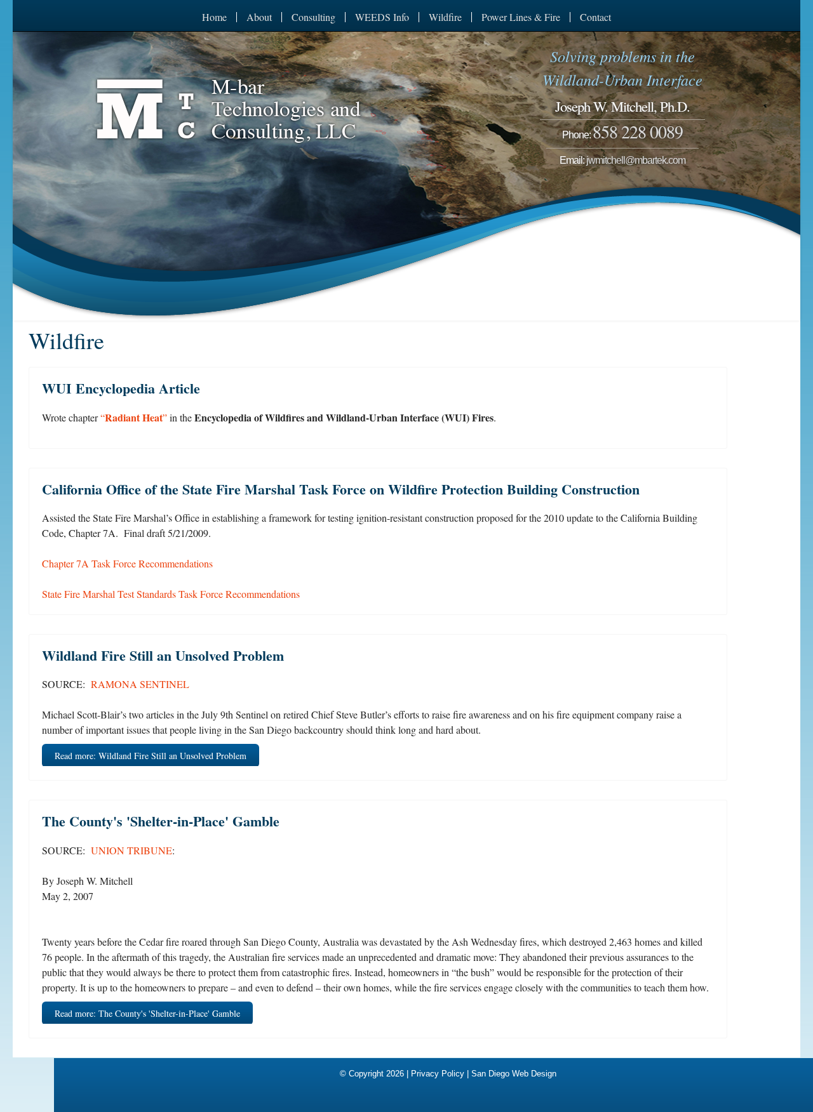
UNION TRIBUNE (131, 850)
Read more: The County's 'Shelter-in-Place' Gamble (147, 1013)
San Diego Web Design (513, 1073)
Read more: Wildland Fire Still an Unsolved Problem (150, 756)
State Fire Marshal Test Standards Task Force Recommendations (171, 593)
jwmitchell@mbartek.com (635, 160)
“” (133, 417)
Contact (595, 17)
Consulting (313, 17)
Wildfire (445, 17)
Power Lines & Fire (520, 17)
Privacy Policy (437, 1073)
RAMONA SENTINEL (140, 684)
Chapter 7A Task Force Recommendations (127, 563)
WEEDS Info (382, 17)
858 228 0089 (638, 131)
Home (214, 17)
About (259, 17)
